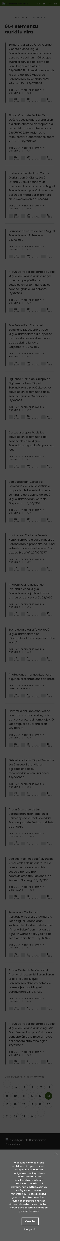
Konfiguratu (30, 1229)
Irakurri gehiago (19, 1207)
